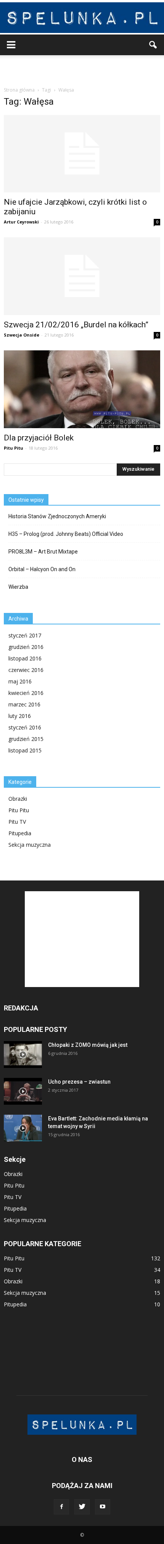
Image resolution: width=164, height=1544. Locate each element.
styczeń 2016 (24, 727)
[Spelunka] (82, 17)
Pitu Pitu (13, 448)
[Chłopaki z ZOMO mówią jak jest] (23, 1054)
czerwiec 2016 (25, 669)
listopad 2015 (25, 750)
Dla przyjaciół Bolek (39, 437)
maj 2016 (20, 681)
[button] (153, 44)
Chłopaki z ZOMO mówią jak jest (87, 1045)
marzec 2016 (24, 704)
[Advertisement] (82, 68)
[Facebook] (61, 1506)
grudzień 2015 (25, 738)
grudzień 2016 (25, 646)
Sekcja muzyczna (29, 844)
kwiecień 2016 (25, 692)
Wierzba (18, 587)
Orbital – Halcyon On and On (42, 569)
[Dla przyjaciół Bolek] (82, 389)
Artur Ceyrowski (21, 222)
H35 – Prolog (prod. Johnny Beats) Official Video (65, 534)
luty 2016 (19, 715)
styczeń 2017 (24, 635)
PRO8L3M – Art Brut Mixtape (43, 552)
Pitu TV (17, 821)
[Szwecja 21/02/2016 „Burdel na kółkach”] (82, 276)
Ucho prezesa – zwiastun (79, 1082)
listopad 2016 (25, 658)
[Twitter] (82, 1506)
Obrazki (17, 798)
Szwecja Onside (21, 335)
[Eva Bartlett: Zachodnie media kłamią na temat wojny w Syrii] (23, 1128)
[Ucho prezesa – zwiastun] (23, 1091)
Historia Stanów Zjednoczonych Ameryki (57, 516)
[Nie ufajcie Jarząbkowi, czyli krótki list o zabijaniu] (82, 153)
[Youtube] (102, 1506)
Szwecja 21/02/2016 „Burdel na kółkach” (76, 324)
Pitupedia (19, 833)
